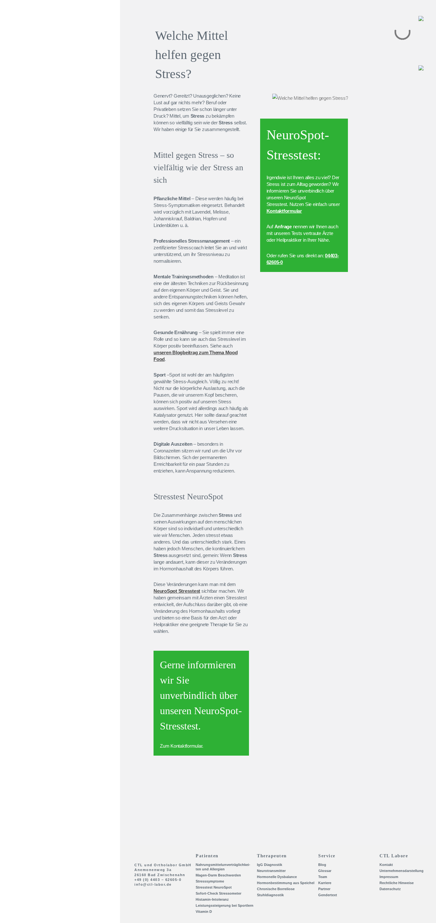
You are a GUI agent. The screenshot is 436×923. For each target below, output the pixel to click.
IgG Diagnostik (269, 865)
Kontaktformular (186, 746)
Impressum (389, 877)
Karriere (36, 156)
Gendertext (327, 895)
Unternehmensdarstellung (57, 134)
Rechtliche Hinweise (397, 883)
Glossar (324, 871)
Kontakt (36, 102)
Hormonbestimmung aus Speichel (285, 883)
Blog (32, 112)
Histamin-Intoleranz (212, 899)
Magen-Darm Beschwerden (218, 875)
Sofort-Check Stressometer (218, 893)
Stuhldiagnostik (270, 895)
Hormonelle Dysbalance (277, 877)
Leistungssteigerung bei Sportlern (224, 905)
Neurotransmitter (271, 871)
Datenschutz (390, 889)
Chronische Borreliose (276, 889)
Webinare (38, 123)
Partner (35, 167)
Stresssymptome (210, 881)
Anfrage (283, 226)
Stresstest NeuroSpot (214, 887)
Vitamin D (204, 911)
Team (33, 145)
